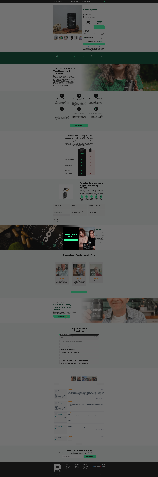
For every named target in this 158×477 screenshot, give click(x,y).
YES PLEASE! (71, 240)
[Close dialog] (94, 228)
